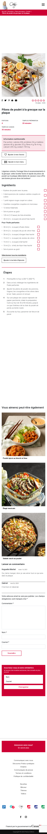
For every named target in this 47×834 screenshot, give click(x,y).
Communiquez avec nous (23, 760)
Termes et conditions (23, 773)
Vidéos (23, 794)
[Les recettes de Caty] (5, 5)
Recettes (11, 11)
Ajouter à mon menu (16, 162)
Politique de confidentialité (23, 776)
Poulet (28, 11)
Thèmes (23, 790)
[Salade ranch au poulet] (23, 534)
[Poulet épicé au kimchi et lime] (23, 434)
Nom (4, 632)
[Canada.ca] (36, 826)
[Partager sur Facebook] (2, 100)
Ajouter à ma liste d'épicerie (14, 260)
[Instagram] (26, 817)
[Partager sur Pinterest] (9, 100)
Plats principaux (20, 11)
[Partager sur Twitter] (5, 100)
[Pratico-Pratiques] (4, 806)
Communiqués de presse (23, 770)
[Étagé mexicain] (23, 484)
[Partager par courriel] (16, 100)
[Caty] (21, 806)
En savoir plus (23, 746)
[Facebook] (20, 817)
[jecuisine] (28, 806)
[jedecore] (36, 806)
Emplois (23, 767)
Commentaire (8, 603)
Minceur (23, 787)
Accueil (4, 11)
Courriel (5, 642)
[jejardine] (43, 806)
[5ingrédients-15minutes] (12, 806)
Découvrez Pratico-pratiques (23, 764)
